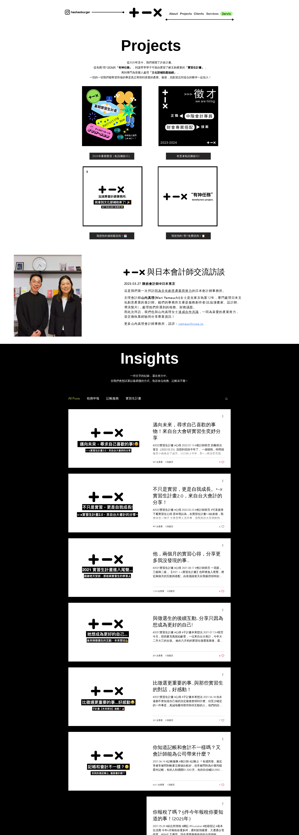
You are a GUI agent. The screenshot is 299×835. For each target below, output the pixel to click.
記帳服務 (112, 398)
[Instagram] (67, 12)
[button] (112, 116)
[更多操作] (224, 416)
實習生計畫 (133, 398)
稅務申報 (93, 398)
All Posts (74, 398)
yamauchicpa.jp (190, 324)
